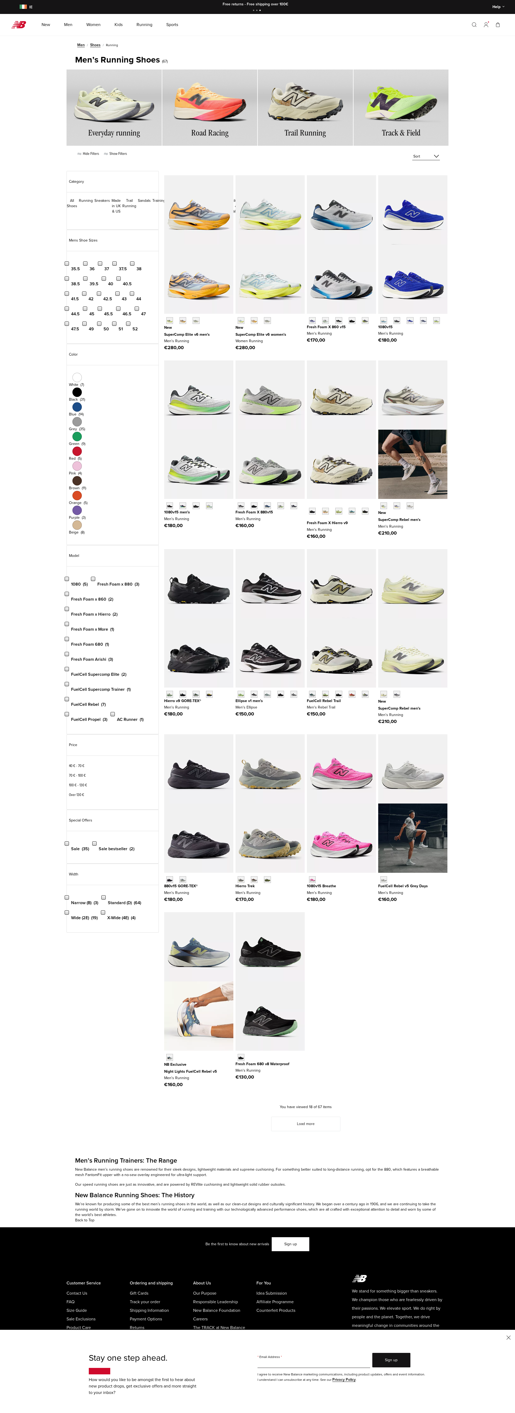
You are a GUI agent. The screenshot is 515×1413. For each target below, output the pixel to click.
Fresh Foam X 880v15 (254, 512)
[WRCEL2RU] (254, 320)
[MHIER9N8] (325, 511)
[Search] (474, 24)
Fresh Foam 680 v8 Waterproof (262, 1064)
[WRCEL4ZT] (267, 320)
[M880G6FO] (182, 879)
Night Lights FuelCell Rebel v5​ (190, 1071)
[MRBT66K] (325, 694)
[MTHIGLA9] (169, 694)
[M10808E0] (383, 320)
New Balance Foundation (216, 1310)
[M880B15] (241, 505)
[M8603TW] (325, 320)
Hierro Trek (245, 886)
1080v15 (385, 327)
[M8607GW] (338, 320)
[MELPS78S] (241, 694)
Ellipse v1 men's (249, 701)
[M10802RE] (423, 320)
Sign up (290, 1244)
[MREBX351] (383, 505)
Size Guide (77, 1310)
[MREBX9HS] (396, 694)
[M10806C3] (312, 879)
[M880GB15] (169, 879)
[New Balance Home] (21, 24)
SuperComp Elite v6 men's (187, 334)
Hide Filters (90, 153)
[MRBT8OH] (312, 694)
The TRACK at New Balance (219, 1327)
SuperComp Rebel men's (399, 519)
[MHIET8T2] (267, 879)
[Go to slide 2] (257, 11)
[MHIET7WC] (241, 879)
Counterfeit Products (275, 1310)
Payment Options (146, 1319)
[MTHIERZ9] (312, 511)
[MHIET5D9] (254, 879)
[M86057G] (352, 320)
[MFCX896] (169, 1057)
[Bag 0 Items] (498, 24)
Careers (200, 1319)
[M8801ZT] (280, 505)
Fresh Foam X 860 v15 (326, 327)
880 (387, 1169)
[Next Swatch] (309, 519)
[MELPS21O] (280, 694)
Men (81, 45)
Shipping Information (149, 1310)
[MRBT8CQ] (365, 694)
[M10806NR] (182, 505)
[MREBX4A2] (383, 694)
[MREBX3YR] (396, 505)
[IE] (22, 7)
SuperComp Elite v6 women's (261, 334)
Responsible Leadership (215, 1302)
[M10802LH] (410, 320)
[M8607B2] (312, 320)
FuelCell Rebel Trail (324, 701)
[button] (486, 24)
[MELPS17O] (293, 694)
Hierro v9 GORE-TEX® (182, 701)
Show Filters (118, 153)
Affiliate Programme (275, 1302)
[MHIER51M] (338, 511)
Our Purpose (204, 1293)
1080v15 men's (177, 512)
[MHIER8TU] (365, 511)
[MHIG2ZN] (209, 694)
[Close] (508, 1337)
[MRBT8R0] (338, 694)
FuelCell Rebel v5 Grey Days (403, 886)
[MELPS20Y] (254, 694)
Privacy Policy (344, 1379)
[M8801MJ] (293, 505)
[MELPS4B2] (267, 694)
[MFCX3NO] (383, 879)
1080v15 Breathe (321, 886)
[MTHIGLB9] (182, 694)
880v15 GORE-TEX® (181, 886)
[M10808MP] (209, 505)
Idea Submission (271, 1293)
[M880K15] (254, 505)
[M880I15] (267, 505)
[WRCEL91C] (241, 320)
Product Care (79, 1327)
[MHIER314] (352, 511)
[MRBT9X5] (352, 694)
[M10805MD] (196, 505)
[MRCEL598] (169, 320)
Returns (137, 1327)
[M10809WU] (436, 320)
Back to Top (84, 1220)
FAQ (71, 1302)
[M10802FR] (169, 505)
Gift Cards (139, 1293)
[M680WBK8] (241, 1057)
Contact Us (77, 1293)
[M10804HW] (396, 320)
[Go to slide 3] (260, 11)
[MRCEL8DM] (182, 320)
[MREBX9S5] (410, 505)
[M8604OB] (365, 320)
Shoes (95, 45)
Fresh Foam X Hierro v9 (327, 523)
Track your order (145, 1302)
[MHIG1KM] (196, 694)
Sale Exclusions (81, 1319)
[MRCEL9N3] (196, 320)
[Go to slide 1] (254, 11)
